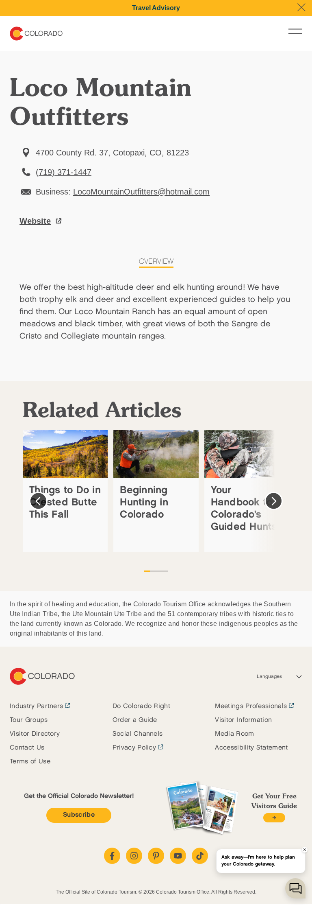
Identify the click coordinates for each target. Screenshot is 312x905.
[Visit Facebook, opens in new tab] (112, 856)
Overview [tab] (156, 261)
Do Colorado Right (141, 706)
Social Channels (138, 734)
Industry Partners (36, 706)
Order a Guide (135, 720)
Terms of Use (30, 762)
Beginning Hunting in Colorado (144, 502)
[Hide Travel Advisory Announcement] (301, 7)
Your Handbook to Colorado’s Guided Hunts (244, 508)
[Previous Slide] (38, 501)
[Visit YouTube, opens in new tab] (178, 856)
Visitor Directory (35, 734)
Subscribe (79, 815)
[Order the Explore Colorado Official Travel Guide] (274, 817)
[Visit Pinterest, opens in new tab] (156, 856)
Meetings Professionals (251, 706)
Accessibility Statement (251, 748)
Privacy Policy (134, 748)
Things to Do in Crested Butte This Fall (65, 502)
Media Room (234, 734)
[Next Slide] (273, 501)
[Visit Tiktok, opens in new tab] (200, 856)
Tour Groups (29, 720)
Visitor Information (243, 720)
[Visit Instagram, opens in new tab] (134, 856)
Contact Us (27, 748)
